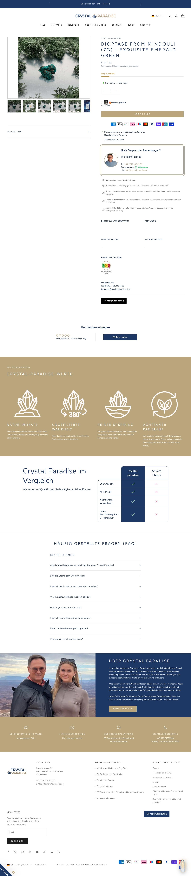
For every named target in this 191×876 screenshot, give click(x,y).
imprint (156, 782)
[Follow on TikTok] (44, 852)
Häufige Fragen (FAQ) (162, 773)
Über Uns (145, 25)
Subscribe (17, 841)
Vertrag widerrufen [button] (114, 300)
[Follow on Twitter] (15, 852)
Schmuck (117, 25)
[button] (6, 869)
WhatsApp (143, 167)
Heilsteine (74, 25)
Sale (43, 25)
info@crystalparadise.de (136, 170)
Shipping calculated (120, 66)
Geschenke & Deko (95, 25)
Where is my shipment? (163, 777)
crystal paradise (111, 38)
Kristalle (56, 25)
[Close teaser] (13, 872)
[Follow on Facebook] (8, 852)
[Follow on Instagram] (22, 852)
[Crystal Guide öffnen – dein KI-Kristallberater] (182, 866)
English (39, 865)
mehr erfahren (123, 708)
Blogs (131, 25)
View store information (114, 139)
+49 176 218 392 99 (133, 164)
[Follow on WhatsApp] (59, 852)
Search (156, 768)
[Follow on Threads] (30, 852)
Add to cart (142, 114)
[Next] (87, 106)
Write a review (120, 337)
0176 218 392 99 (47, 780)
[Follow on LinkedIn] (51, 852)
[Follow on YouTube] (37, 852)
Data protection (159, 786)
